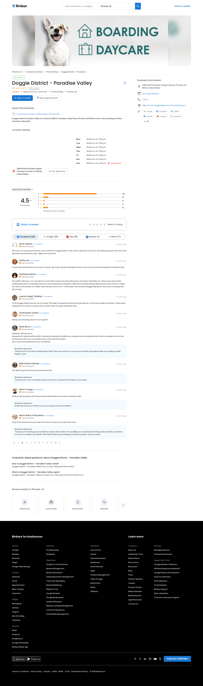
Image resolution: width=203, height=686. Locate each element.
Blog (130, 571)
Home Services (96, 566)
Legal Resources (135, 600)
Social (14, 581)
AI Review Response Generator (167, 568)
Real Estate (95, 583)
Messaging (16, 603)
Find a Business (160, 581)
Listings (15, 550)
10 (56, 442)
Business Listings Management (59, 606)
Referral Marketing (54, 585)
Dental (93, 554)
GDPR (54, 671)
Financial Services (97, 558)
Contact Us (133, 604)
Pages (14, 562)
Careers (131, 583)
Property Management (100, 575)
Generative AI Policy (79, 671)
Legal (92, 571)
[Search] (138, 6)
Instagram (177, 116)
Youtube (163, 116)
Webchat (16, 577)
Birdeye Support (161, 589)
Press (130, 575)
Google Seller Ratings (21, 566)
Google (149, 111)
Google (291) (52, 236)
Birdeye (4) (94, 236)
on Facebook (38, 244)
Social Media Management (57, 614)
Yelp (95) (73, 236)
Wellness (94, 591)
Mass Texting (17, 589)
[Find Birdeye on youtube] (155, 659)
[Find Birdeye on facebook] (135, 659)
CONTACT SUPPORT (177, 658)
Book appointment (49, 98)
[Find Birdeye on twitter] (140, 659)
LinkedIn (149, 116)
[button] (14, 443)
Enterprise (50, 554)
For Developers (160, 585)
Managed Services (162, 550)
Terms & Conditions (20, 671)
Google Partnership (20, 643)
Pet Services (54, 114)
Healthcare (95, 562)
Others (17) (115, 236)
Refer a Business (161, 593)
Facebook (163, 111)
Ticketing (16, 620)
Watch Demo (134, 558)
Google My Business (54, 597)
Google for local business (57, 564)
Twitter (176, 111)
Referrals (15, 558)
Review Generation (54, 572)
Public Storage (96, 579)
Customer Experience (55, 610)
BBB (147, 121)
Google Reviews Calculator (165, 564)
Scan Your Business (162, 577)
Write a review (182, 6)
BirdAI (14, 630)
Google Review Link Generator (166, 572)
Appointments (18, 585)
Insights (15, 612)
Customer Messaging (55, 581)
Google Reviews (53, 593)
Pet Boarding (52, 72)
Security (47, 671)
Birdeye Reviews (135, 591)
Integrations (17, 638)
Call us (145, 99)
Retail (92, 587)
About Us (132, 550)
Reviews (15, 554)
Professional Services (163, 554)
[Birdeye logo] (20, 6)
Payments (16, 593)
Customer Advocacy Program (166, 597)
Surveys (15, 608)
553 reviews (34, 88)
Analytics (16, 634)
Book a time (133, 562)
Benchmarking (18, 616)
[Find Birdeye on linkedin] (145, 659)
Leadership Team (135, 554)
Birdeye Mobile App (20, 647)
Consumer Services (34, 72)
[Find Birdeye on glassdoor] (160, 659)
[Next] (123, 504)
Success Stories (135, 587)
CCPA (67, 671)
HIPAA (60, 671)
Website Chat (52, 589)
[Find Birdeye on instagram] (150, 659)
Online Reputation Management (60, 577)
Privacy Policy (36, 671)
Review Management (55, 568)
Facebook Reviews (54, 601)
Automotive (95, 550)
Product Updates (135, 579)
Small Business (52, 550)
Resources (132, 566)
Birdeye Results (134, 595)
